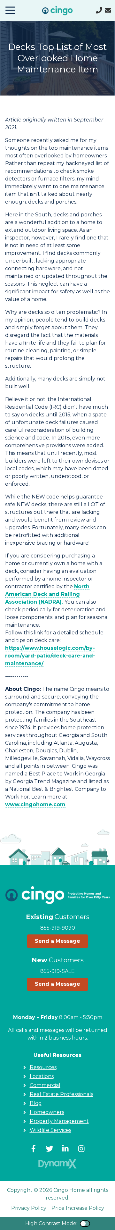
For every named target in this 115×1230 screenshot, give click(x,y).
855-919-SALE (57, 971)
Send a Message (57, 941)
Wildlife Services (50, 1130)
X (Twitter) (49, 1149)
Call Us (99, 10)
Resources (43, 1067)
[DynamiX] (57, 1164)
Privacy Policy (28, 1208)
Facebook (34, 1149)
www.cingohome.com (35, 804)
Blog (36, 1103)
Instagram (81, 1149)
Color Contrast (85, 1223)
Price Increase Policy (77, 1208)
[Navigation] (10, 10)
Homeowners (47, 1112)
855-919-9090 (57, 928)
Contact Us (108, 10)
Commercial (45, 1085)
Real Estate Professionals (61, 1094)
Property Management (59, 1121)
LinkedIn (65, 1149)
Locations (42, 1076)
